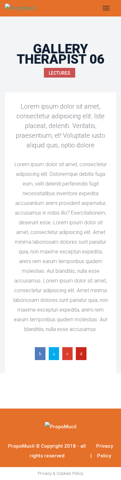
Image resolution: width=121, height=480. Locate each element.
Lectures (59, 73)
